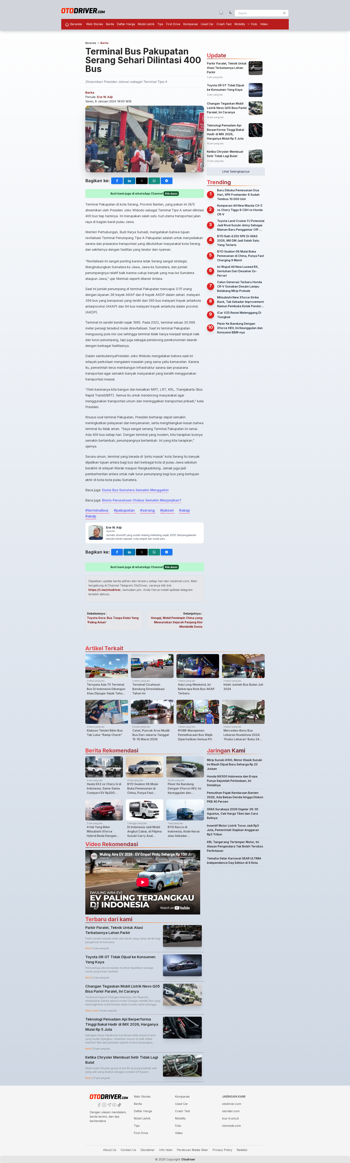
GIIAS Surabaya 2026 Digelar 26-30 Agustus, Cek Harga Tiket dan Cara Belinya (232, 813)
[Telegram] (108, 1104)
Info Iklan (165, 1150)
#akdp (90, 516)
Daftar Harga (126, 24)
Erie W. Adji (105, 97)
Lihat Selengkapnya (235, 171)
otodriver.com (231, 1104)
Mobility (239, 24)
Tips (160, 24)
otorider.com (231, 1111)
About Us (109, 1150)
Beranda (75, 24)
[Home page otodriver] (221, 12)
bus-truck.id (230, 1118)
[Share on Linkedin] (129, 180)
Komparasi (190, 24)
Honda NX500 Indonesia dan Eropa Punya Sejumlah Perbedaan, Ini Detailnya (232, 781)
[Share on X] (142, 180)
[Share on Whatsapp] (154, 180)
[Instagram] (103, 1104)
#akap (184, 510)
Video (264, 24)
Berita (110, 24)
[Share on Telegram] (166, 180)
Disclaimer (148, 1150)
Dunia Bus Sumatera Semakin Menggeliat (135, 490)
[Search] (284, 13)
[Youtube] (113, 1104)
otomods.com (231, 1125)
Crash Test (224, 24)
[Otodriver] (83, 10)
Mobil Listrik (146, 24)
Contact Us (128, 1150)
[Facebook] (98, 1104)
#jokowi (167, 510)
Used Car (207, 24)
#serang (148, 510)
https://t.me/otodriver (104, 590)
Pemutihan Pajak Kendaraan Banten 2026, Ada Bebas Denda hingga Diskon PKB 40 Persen (235, 797)
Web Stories (94, 24)
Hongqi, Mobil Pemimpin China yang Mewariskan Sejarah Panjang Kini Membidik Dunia (176, 622)
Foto (254, 24)
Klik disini (171, 193)
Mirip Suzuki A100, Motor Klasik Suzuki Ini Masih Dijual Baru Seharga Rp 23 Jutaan (234, 764)
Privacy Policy (222, 1150)
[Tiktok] (119, 1104)
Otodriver (188, 1159)
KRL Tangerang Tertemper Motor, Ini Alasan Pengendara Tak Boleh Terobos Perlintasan (235, 846)
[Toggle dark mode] (230, 12)
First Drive (173, 24)
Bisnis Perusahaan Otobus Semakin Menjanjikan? (141, 500)
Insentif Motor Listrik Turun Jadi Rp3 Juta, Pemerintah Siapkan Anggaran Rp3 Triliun (233, 830)
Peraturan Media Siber (192, 1150)
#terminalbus (97, 510)
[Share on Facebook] (117, 180)
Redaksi (242, 1150)
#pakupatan (125, 510)
